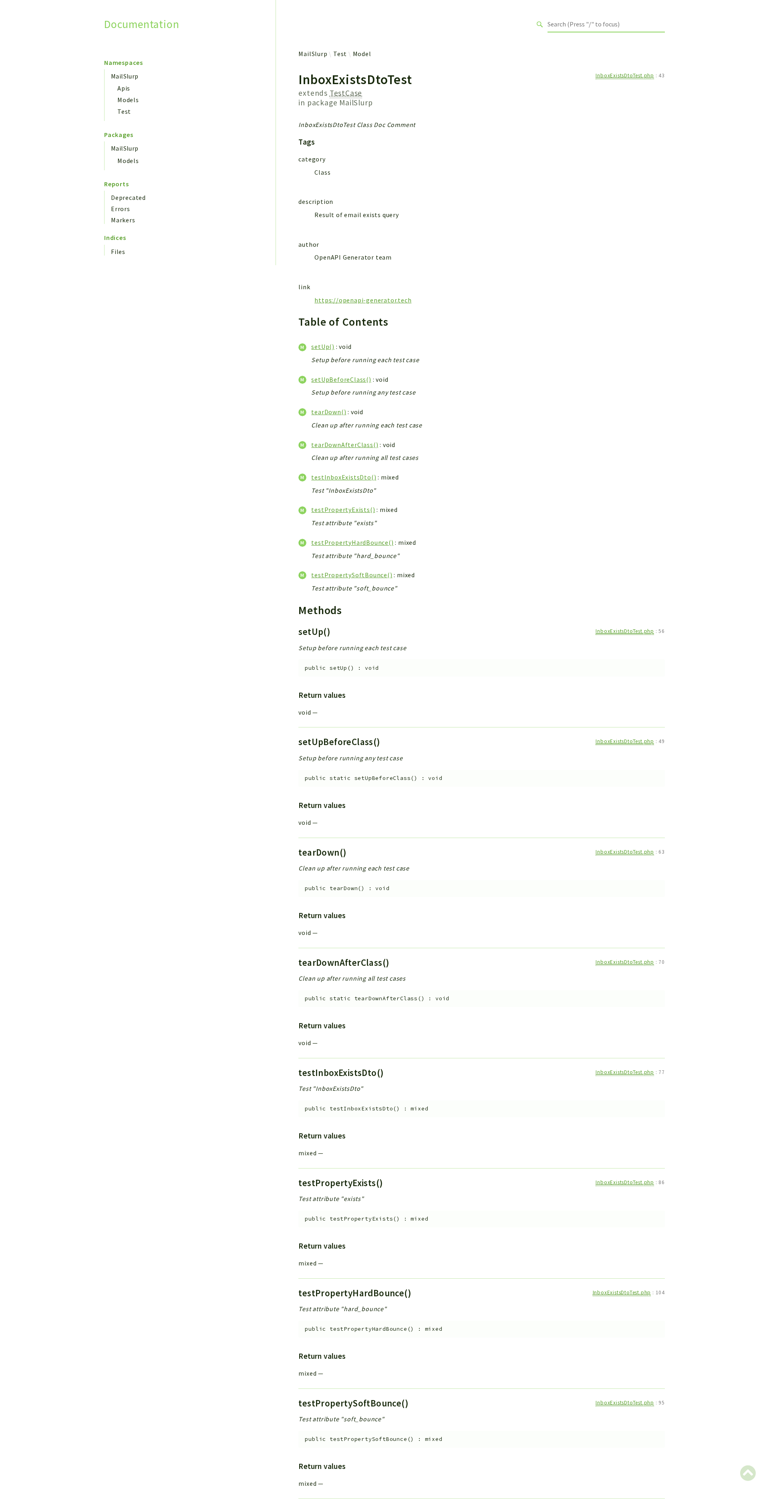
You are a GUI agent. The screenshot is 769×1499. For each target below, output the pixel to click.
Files (118, 252)
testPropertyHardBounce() (352, 542)
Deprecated (128, 197)
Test (124, 111)
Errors (120, 209)
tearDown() (328, 412)
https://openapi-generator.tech (362, 300)
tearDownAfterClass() (344, 445)
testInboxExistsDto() (343, 477)
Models (128, 100)
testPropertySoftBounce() (351, 575)
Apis (123, 88)
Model (362, 54)
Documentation (141, 24)
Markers (123, 220)
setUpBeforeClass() (341, 379)
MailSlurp (125, 76)
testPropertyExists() (343, 510)
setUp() (322, 347)
